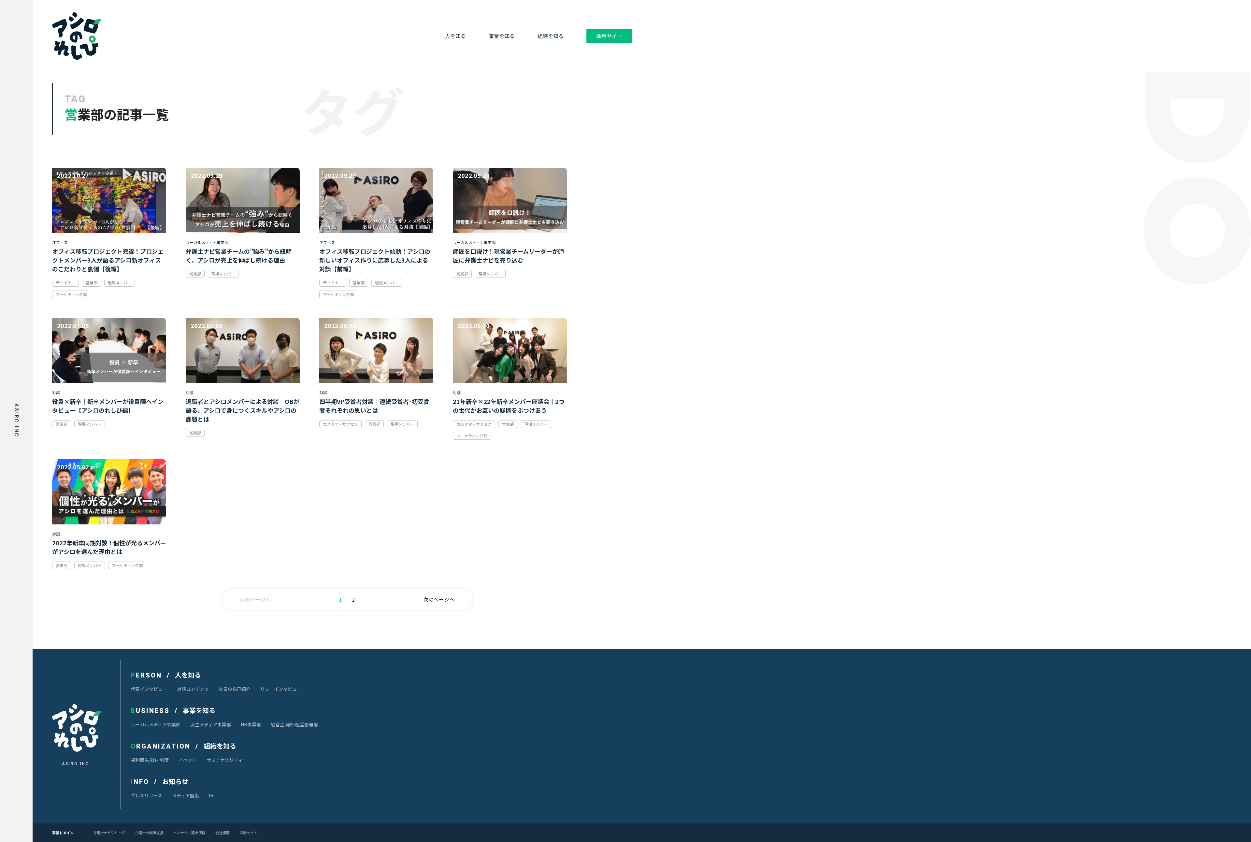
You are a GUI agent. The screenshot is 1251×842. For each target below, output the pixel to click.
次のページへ (438, 599)
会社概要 (222, 833)
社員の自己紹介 (235, 689)
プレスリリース (146, 795)
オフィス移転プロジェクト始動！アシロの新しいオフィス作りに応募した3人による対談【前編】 (374, 260)
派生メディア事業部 (210, 724)
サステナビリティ (225, 760)
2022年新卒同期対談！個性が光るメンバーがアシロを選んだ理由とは (109, 547)
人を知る (455, 36)
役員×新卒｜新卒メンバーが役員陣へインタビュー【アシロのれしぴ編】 (108, 405)
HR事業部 (251, 724)
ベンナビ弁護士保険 (189, 833)
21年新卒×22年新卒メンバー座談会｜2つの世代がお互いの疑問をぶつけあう (509, 405)
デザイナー (65, 282)
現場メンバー (119, 282)
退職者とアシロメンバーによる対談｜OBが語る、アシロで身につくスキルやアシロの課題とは (242, 410)
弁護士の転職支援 (149, 833)
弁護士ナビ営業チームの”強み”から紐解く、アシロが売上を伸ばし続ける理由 (239, 255)
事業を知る (502, 36)
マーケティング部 (71, 294)
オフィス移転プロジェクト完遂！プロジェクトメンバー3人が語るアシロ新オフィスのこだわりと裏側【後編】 (108, 260)
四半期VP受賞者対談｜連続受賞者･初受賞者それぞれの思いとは (374, 405)
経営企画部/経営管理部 (294, 724)
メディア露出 (185, 795)
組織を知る (551, 36)
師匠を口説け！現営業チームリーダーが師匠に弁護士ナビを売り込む (508, 255)
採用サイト (609, 36)
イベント (188, 760)
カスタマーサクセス (340, 424)
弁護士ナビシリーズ (109, 833)
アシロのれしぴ (76, 35)
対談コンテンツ (193, 689)
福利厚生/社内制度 (150, 760)
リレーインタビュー (280, 689)
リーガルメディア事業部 (155, 724)
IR (211, 795)
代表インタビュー (149, 689)
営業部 (91, 282)
